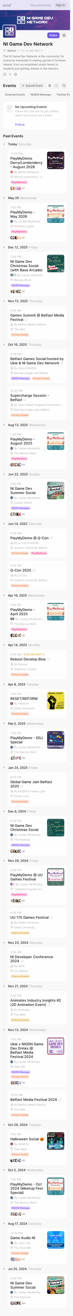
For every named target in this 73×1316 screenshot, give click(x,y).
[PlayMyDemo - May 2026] (37, 222)
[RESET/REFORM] (37, 703)
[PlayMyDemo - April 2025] (37, 619)
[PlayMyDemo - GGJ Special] (37, 745)
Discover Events (40, 5)
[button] (37, 170)
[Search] (64, 86)
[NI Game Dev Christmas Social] (37, 835)
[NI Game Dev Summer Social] (37, 498)
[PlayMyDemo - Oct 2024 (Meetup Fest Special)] (37, 1196)
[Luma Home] (7, 5)
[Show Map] (64, 35)
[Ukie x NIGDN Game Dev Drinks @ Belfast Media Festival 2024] (37, 1061)
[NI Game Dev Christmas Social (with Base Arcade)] (37, 273)
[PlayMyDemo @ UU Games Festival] (37, 885)
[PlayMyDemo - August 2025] (37, 449)
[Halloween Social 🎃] (37, 1147)
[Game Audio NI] (37, 1246)
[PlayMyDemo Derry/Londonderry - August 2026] (37, 170)
